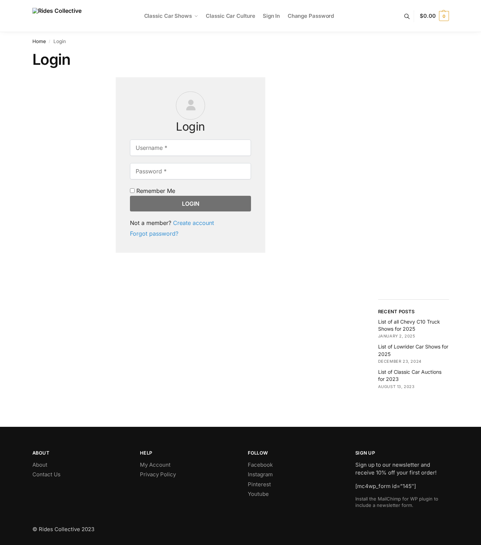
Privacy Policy (158, 474)
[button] (434, 16)
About (39, 464)
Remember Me (155, 190)
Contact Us (46, 474)
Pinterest (259, 484)
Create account (193, 222)
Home (39, 41)
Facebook (260, 464)
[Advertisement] (413, 184)
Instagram (260, 474)
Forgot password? (154, 233)
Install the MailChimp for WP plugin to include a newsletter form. (396, 502)
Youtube (258, 494)
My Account (155, 464)
